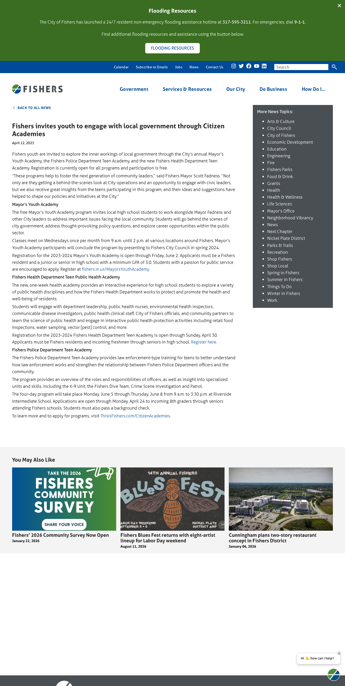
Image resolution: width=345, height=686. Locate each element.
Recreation (277, 252)
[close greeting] (339, 653)
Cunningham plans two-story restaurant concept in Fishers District (272, 538)
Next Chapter (279, 231)
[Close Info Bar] (339, 6)
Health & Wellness (285, 197)
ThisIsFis (108, 416)
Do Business (273, 89)
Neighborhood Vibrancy (290, 218)
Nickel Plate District (286, 238)
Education (277, 149)
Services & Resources (187, 89)
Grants (273, 183)
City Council (279, 128)
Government (134, 89)
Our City (235, 89)
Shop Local (277, 266)
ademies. (162, 416)
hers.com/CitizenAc (135, 416)
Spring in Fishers (283, 272)
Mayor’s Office (280, 211)
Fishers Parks (279, 169)
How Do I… (314, 89)
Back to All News (34, 107)
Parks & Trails (280, 245)
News (272, 224)
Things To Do (279, 286)
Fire (271, 162)
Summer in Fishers (285, 279)
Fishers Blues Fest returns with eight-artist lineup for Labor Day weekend (167, 538)
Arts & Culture (280, 121)
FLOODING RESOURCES (172, 48)
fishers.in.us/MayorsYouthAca (110, 269)
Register (199, 342)
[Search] (334, 67)
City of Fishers (281, 135)
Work (272, 300)
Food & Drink (280, 176)
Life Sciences (279, 204)
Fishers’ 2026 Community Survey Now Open (60, 535)
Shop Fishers (279, 259)
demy (144, 269)
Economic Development (290, 142)
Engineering (278, 156)
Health (273, 190)
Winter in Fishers (283, 293)
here (211, 342)
